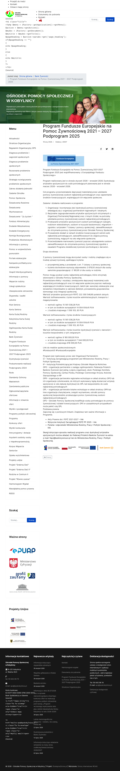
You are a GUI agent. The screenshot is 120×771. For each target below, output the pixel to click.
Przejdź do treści (17, 1)
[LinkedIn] (112, 149)
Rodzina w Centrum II (18, 474)
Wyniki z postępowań (18, 409)
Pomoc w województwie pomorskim (20, 251)
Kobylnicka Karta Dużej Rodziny (19, 321)
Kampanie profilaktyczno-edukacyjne (20, 265)
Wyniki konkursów (17, 428)
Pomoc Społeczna (17, 198)
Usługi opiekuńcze (17, 286)
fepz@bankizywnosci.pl (60, 438)
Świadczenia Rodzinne (19, 203)
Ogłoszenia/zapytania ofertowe (18, 393)
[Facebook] (101, 149)
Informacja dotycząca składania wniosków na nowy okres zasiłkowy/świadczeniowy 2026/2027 (46, 747)
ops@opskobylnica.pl (104, 685)
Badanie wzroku (40, 684)
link (82, 419)
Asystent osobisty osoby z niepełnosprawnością (20, 439)
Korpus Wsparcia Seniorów (16, 448)
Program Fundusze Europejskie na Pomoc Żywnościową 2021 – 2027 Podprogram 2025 (20, 347)
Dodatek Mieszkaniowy (19, 226)
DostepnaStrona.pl (60, 766)
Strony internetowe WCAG (88, 766)
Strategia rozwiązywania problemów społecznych (20, 181)
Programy (13, 418)
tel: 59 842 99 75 (12, 679)
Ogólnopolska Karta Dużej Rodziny (20, 330)
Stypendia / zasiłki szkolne (17, 298)
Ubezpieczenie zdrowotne (20, 291)
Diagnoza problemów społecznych (18, 164)
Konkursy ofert (15, 423)
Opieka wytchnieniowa (19, 455)
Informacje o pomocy (18, 244)
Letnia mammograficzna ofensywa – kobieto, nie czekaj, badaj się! (46, 723)
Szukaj (31, 520)
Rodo (11, 372)
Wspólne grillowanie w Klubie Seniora (45, 675)
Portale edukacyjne (17, 258)
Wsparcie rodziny (16, 281)
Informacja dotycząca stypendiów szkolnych (42, 665)
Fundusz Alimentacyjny (19, 221)
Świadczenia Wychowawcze (15, 209)
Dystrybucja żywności (19, 359)
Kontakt (13, 4)
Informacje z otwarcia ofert (18, 402)
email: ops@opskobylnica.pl (16, 686)
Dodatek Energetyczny (19, 231)
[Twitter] (107, 149)
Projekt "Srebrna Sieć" (19, 465)
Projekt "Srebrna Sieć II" (19, 469)
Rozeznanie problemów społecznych (19, 172)
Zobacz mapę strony (19, 7)
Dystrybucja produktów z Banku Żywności (43, 735)
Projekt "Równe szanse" (19, 479)
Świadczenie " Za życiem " (21, 216)
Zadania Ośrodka (16, 193)
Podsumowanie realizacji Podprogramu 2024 (20, 365)
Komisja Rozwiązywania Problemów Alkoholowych (20, 237)
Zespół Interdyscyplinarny (20, 272)
